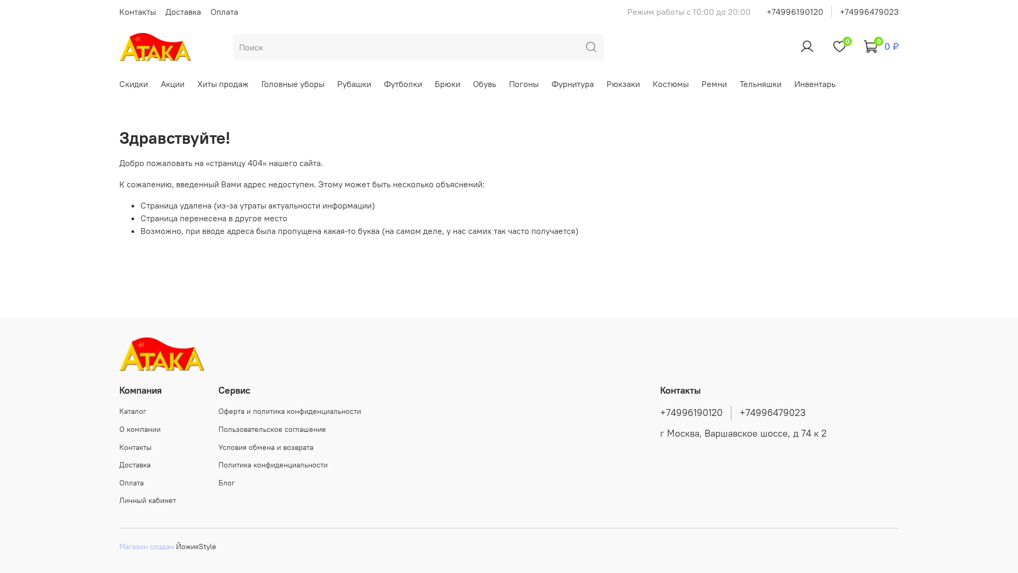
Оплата (224, 11)
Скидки (133, 84)
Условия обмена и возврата (265, 447)
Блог (226, 483)
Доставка (183, 11)
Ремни (714, 84)
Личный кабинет (147, 500)
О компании (140, 429)
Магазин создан (146, 546)
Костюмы (671, 84)
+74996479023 (869, 11)
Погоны (524, 84)
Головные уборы (292, 84)
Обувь (484, 84)
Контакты (137, 11)
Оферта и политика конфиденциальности (289, 411)
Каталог (132, 411)
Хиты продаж (223, 84)
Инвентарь (815, 84)
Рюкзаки (623, 84)
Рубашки (354, 84)
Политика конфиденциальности (273, 465)
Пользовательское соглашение (272, 429)
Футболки (403, 84)
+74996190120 (795, 11)
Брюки (447, 84)
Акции (173, 84)
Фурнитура (572, 84)
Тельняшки (761, 84)
